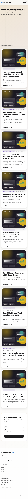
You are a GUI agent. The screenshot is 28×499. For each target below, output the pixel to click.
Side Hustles (4, 482)
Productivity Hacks (9, 69)
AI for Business (5, 485)
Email (5, 429)
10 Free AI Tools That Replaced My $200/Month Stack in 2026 (13, 156)
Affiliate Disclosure (14, 493)
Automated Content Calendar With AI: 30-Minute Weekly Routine (12, 235)
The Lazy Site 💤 (7, 452)
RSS (26, 493)
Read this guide (7, 85)
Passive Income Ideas (7, 480)
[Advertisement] (14, 30)
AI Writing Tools (5, 478)
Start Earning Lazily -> (7, 460)
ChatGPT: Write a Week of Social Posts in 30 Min (13, 314)
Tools (2, 469)
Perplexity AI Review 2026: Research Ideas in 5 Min (14, 195)
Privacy (2, 493)
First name (6, 423)
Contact (22, 493)
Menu (24, 2)
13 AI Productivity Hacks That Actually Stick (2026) (14, 396)
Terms (7, 493)
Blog (2, 467)
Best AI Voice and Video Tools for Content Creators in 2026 (14, 114)
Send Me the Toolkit (14, 436)
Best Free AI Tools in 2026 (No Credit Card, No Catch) (13, 354)
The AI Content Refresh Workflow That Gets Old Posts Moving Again (13, 74)
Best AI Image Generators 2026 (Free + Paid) (13, 274)
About (2, 471)
